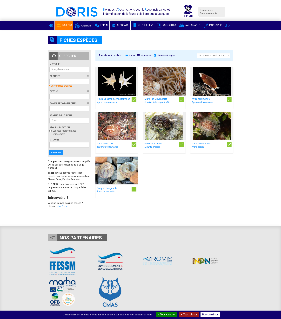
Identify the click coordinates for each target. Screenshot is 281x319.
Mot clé (54, 64)
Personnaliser (210, 314)
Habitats (86, 25)
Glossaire (123, 25)
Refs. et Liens (146, 25)
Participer (215, 25)
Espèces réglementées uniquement (64, 132)
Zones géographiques (63, 103)
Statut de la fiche (60, 115)
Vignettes (145, 55)
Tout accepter (167, 314)
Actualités (169, 25)
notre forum (62, 206)
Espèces (67, 25)
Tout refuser (190, 314)
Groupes (54, 76)
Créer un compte (208, 13)
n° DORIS (54, 139)
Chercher (56, 152)
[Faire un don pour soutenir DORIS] (188, 12)
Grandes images (166, 55)
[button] (227, 25)
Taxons (54, 91)
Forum (104, 25)
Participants (192, 25)
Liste (132, 55)
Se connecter (207, 10)
